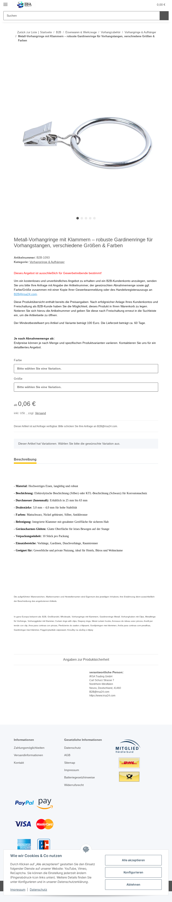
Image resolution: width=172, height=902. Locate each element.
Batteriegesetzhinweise (79, 777)
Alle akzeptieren (133, 860)
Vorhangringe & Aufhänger (47, 262)
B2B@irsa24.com (25, 294)
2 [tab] (82, 218)
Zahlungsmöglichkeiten (29, 747)
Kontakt (19, 762)
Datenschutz (38, 889)
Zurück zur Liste (27, 32)
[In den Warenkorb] (17, 62)
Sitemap (69, 762)
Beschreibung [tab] (25, 459)
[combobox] (86, 368)
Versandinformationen (28, 755)
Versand (40, 413)
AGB (67, 755)
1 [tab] (77, 218)
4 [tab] (90, 218)
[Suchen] (164, 15)
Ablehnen (133, 884)
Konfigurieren (133, 872)
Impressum (17, 889)
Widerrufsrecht (74, 785)
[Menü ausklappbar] (5, 2)
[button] (134, 4)
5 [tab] (94, 218)
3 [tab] (86, 218)
